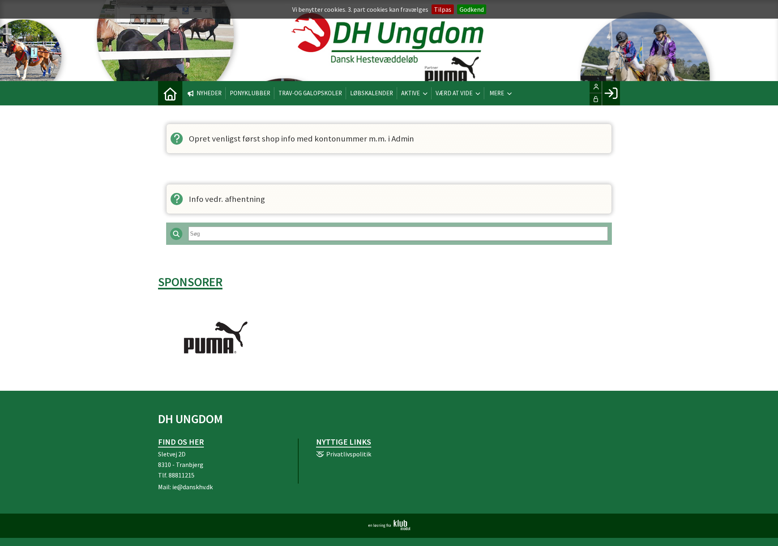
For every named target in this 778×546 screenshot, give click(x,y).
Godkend (472, 9)
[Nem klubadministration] (389, 528)
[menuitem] (170, 93)
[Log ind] (611, 93)
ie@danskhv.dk (192, 487)
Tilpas (442, 9)
